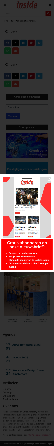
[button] (49, 178)
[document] (27, 223)
